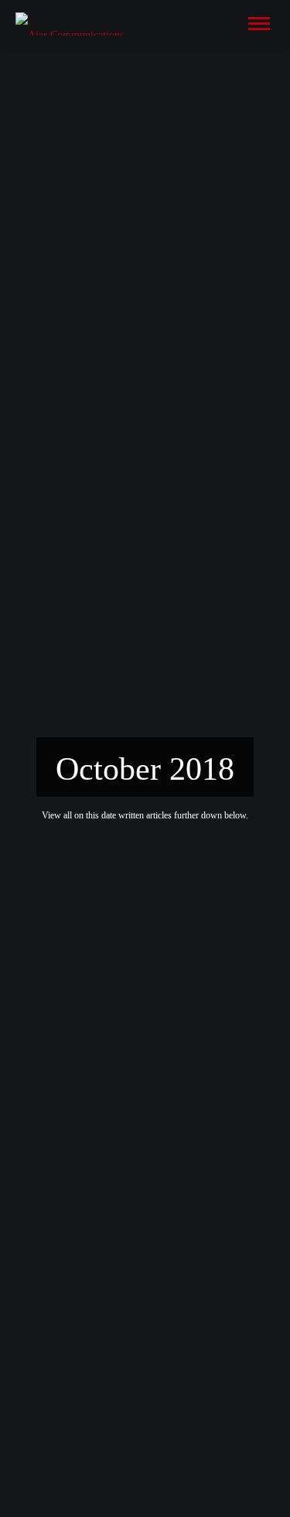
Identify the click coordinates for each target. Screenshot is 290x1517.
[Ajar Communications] (69, 23)
